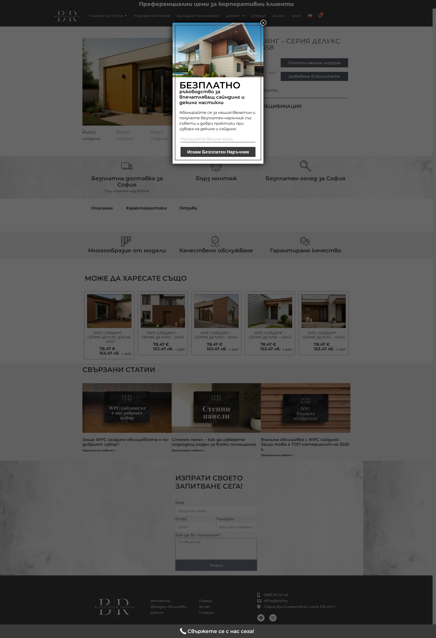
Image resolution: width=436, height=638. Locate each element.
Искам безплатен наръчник (218, 152)
